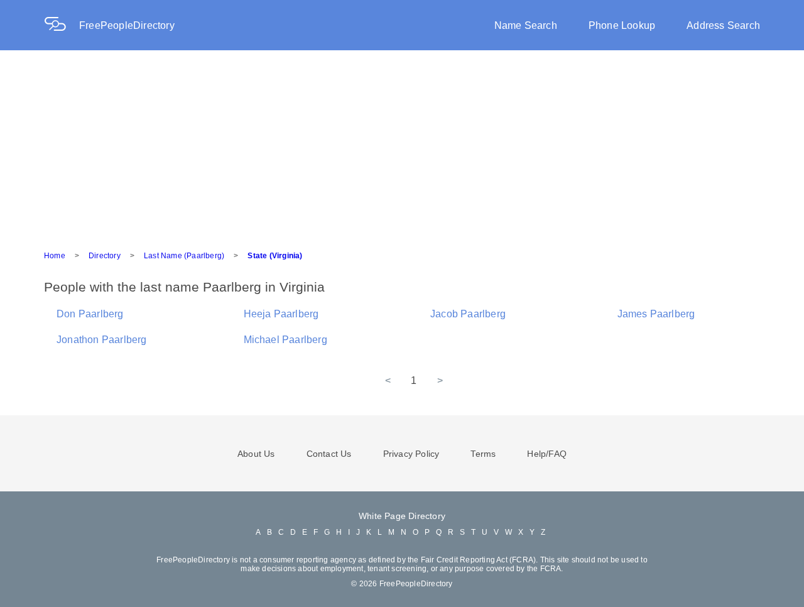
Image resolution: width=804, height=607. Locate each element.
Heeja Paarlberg (281, 314)
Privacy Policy (411, 454)
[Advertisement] (402, 144)
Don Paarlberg (90, 314)
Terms (483, 454)
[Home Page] (61, 25)
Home (54, 255)
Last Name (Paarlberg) (184, 255)
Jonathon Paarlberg (102, 339)
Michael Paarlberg (285, 339)
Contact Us (329, 454)
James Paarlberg (656, 314)
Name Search (525, 25)
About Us (256, 454)
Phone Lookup (622, 25)
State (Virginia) (274, 255)
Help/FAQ (547, 454)
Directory (105, 255)
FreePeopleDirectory (127, 25)
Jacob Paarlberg (468, 314)
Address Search (723, 25)
